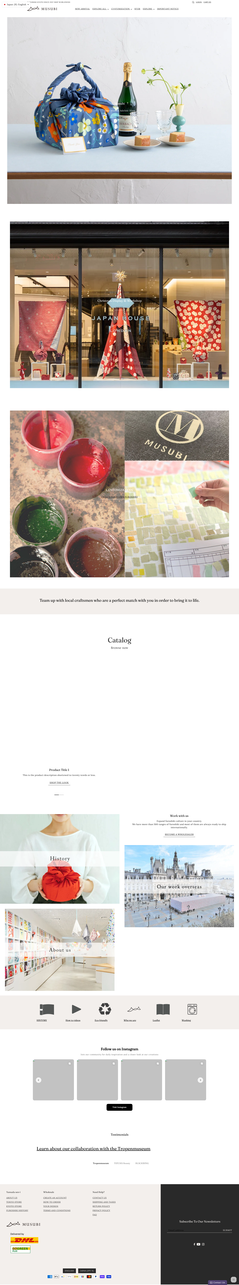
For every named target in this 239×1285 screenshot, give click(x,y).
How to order (52, 1202)
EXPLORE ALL (99, 9)
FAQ (95, 1214)
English (69, 1271)
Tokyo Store (14, 1202)
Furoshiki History (17, 1210)
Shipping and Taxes (104, 1202)
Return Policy (101, 1206)
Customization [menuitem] (120, 9)
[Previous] (15, 716)
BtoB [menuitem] (137, 9)
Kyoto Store (14, 1206)
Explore (148, 9)
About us (11, 1197)
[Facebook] (194, 1243)
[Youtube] (198, 1243)
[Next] (103, 716)
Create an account (55, 1197)
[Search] (193, 2)
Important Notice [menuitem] (168, 9)
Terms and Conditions (56, 1210)
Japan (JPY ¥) (87, 1271)
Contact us (100, 1197)
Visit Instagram (119, 1107)
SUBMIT (227, 1230)
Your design (50, 1206)
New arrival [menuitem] (82, 9)
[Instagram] (203, 1243)
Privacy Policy (101, 1210)
